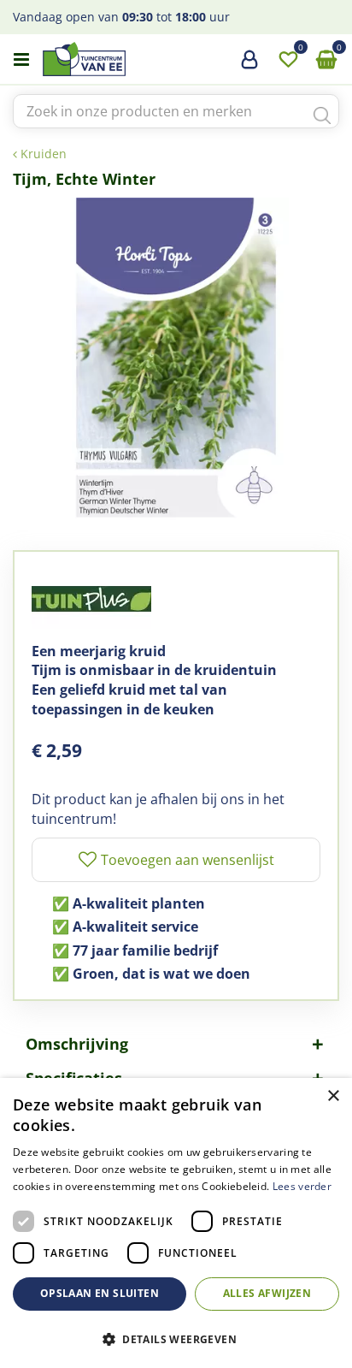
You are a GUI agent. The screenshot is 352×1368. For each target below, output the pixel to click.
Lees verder (302, 1186)
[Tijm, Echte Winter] (176, 361)
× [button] (332, 1096)
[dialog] (176, 1223)
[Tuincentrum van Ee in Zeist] (136, 59)
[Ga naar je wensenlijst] (288, 60)
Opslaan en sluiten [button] (99, 1293)
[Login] (249, 66)
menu (21, 60)
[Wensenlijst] (288, 60)
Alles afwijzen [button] (267, 1293)
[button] (176, 1338)
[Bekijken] (326, 60)
